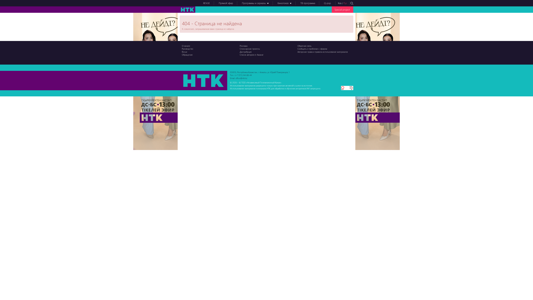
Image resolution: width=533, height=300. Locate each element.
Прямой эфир (226, 3)
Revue (184, 51)
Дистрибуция (246, 51)
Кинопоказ (283, 3)
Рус (345, 3)
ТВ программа (307, 3)
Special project (342, 9)
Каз (339, 3)
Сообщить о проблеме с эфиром (312, 48)
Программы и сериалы (254, 3)
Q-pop (327, 3)
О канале (186, 45)
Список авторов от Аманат (251, 54)
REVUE (206, 3)
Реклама (243, 45)
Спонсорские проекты (250, 48)
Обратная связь (304, 45)
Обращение (187, 54)
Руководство (187, 48)
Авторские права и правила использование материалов (322, 51)
